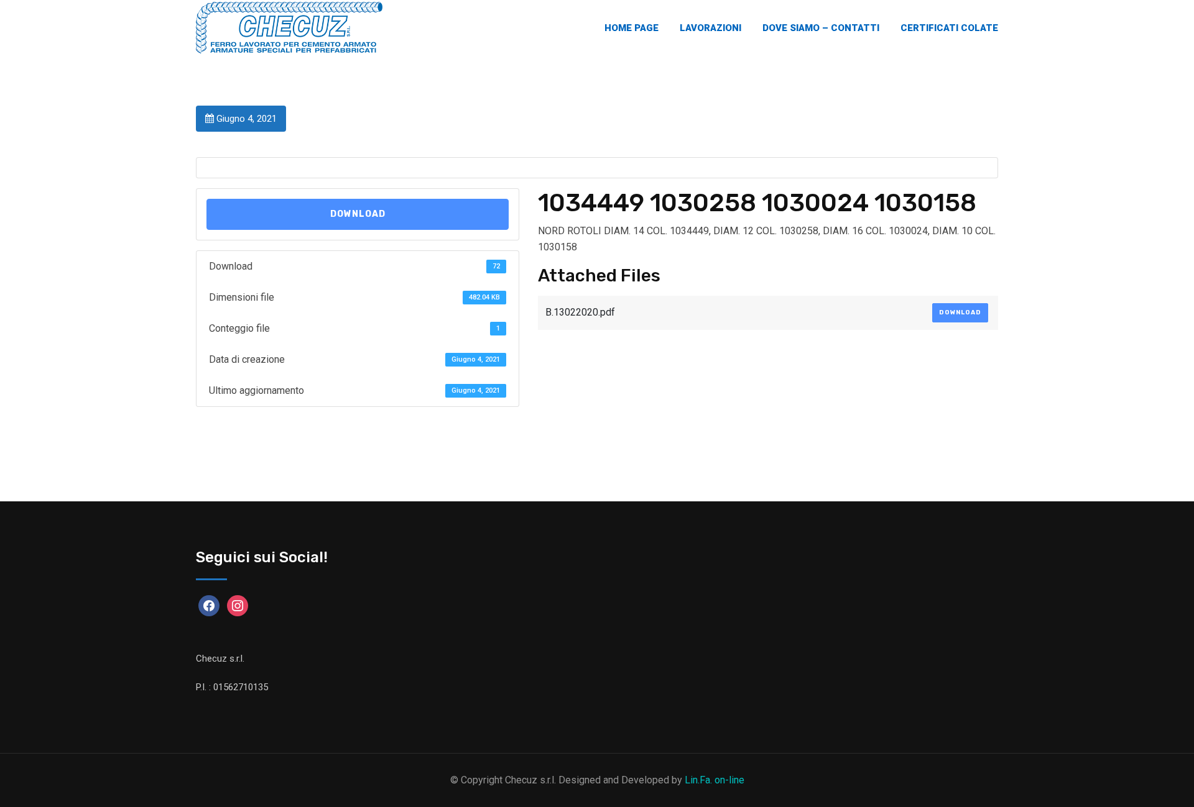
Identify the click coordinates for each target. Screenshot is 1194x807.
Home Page (631, 28)
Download (358, 214)
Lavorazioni (710, 28)
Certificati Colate (949, 28)
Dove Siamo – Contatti (820, 28)
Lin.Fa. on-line (714, 780)
